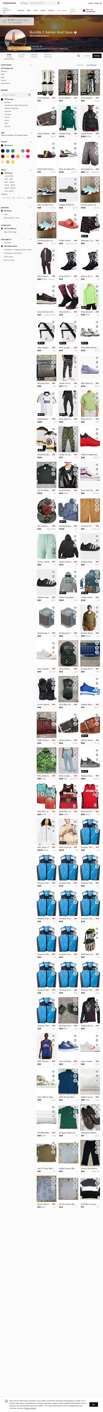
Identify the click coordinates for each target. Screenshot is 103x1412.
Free (6, 214)
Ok (93, 1404)
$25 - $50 (9, 179)
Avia (6, 123)
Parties (51, 10)
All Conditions (10, 228)
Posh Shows (62, 10)
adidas (7, 102)
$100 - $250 (10, 185)
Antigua (7, 114)
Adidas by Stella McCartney (16, 105)
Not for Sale (9, 260)
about (87, 56)
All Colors (8, 145)
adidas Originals (11, 108)
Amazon (7, 111)
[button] (25, 3)
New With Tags (10, 232)
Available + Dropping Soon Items (18, 250)
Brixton (7, 126)
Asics (6, 120)
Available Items (10, 246)
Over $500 (9, 191)
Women (21, 10)
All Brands (8, 99)
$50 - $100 (9, 182)
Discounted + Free (11, 218)
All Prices (8, 173)
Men (29, 10)
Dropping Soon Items (13, 253)
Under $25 (9, 176)
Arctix (6, 117)
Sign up (98, 3)
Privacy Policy (30, 1408)
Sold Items (8, 257)
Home (42, 10)
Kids (36, 10)
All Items (7, 211)
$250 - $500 (10, 188)
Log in (90, 3)
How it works (72, 11)
